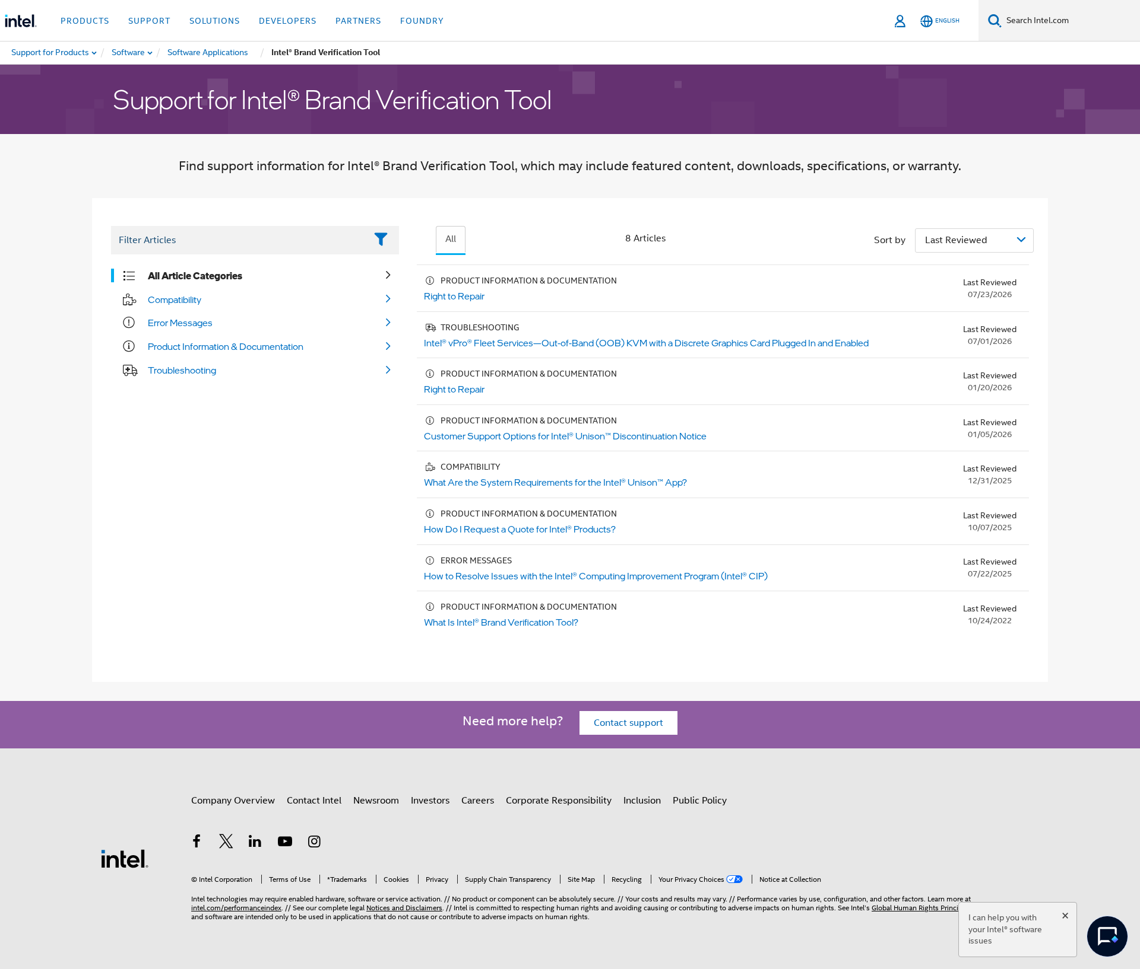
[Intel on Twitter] (226, 843)
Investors (430, 801)
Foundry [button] (422, 20)
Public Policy (700, 801)
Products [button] (85, 20)
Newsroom (376, 801)
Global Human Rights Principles (921, 907)
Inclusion (642, 801)
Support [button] (149, 20)
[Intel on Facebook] (196, 843)
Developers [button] (287, 20)
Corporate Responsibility (559, 801)
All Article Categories (195, 276)
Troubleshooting (182, 370)
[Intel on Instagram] (314, 843)
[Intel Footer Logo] (124, 858)
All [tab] (450, 239)
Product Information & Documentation (225, 346)
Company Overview (233, 801)
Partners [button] (358, 20)
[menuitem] (128, 52)
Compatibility (174, 299)
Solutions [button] (214, 20)
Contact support (628, 723)
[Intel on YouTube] (285, 843)
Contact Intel (314, 801)
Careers (477, 801)
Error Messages (180, 323)
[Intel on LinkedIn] (255, 843)
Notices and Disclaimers (404, 907)
